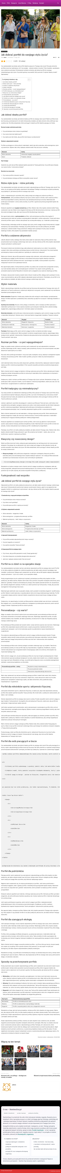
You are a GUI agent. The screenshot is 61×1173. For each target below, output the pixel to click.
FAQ (8, 3)
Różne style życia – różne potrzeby (12, 83)
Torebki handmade (38, 1130)
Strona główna (4, 8)
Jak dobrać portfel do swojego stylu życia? (14, 96)
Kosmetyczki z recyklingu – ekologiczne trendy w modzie (13, 1076)
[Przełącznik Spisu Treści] (28, 79)
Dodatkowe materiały (55, 1171)
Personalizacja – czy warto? (10, 100)
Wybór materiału (7, 87)
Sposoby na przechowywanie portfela (13, 109)
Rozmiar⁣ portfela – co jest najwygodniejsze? (14, 89)
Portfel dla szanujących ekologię (12, 107)
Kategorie (14, 3)
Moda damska (12, 8)
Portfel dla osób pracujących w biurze (13, 103)
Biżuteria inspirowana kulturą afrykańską (47, 1075)
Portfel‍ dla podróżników (10, 105)
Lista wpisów (22, 3)
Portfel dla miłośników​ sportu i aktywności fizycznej (17, 101)
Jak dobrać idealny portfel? (10, 82)
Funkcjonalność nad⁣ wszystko (11, 94)
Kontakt (41, 3)
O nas (29, 3)
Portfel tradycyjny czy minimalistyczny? (13, 91)
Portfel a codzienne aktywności (11, 85)
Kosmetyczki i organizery (26, 1134)
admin (5, 57)
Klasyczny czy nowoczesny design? (12, 92)
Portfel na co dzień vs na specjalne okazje (14, 98)
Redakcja (35, 3)
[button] (58, 3)
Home (3, 3)
